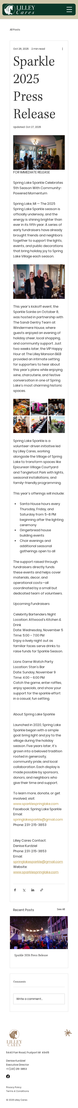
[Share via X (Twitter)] (24, 890)
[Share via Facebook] (15, 890)
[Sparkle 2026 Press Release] (39, 932)
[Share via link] (41, 890)
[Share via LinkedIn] (32, 890)
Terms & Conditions (17, 1091)
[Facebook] (8, 1076)
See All (61, 909)
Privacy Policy (13, 1087)
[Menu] (69, 9)
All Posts (15, 29)
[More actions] (62, 49)
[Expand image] (21, 407)
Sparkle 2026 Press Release (31, 955)
